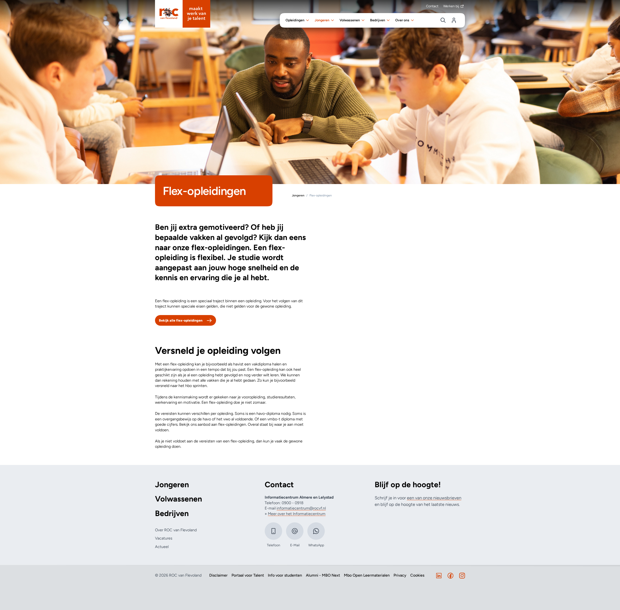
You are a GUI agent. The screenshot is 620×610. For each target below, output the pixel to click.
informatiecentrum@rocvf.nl (301, 508)
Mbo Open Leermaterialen (367, 575)
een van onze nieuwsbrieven (434, 498)
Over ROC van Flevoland (176, 530)
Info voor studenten (285, 575)
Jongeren (172, 484)
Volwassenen (178, 499)
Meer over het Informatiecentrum (297, 513)
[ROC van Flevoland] (182, 14)
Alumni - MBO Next (323, 575)
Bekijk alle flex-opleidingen (180, 320)
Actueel (162, 546)
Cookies (417, 575)
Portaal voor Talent (248, 575)
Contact (432, 6)
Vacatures (163, 538)
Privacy (400, 575)
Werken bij (451, 6)
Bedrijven (172, 513)
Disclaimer (218, 575)
